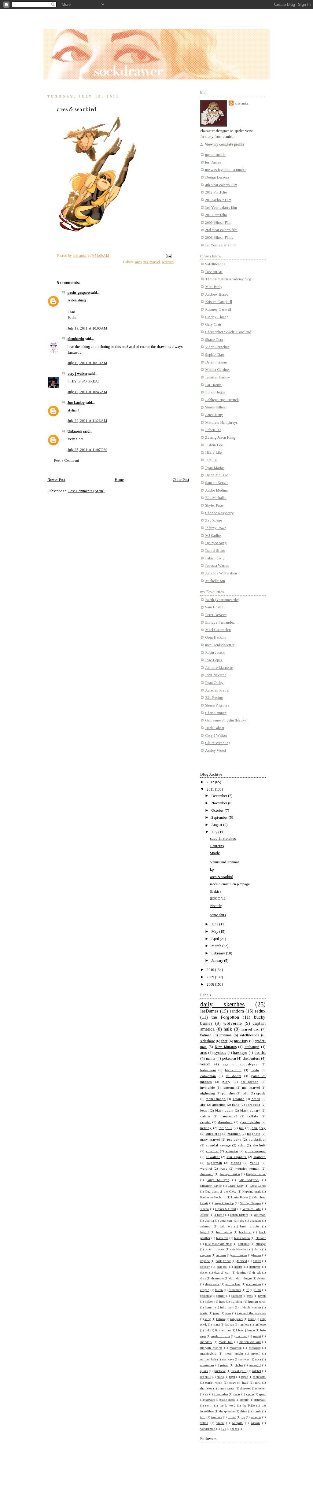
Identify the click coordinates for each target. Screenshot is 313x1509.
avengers (255, 1220)
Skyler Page (214, 505)
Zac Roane (213, 520)
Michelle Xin (215, 581)
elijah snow (212, 1284)
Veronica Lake (251, 1209)
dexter (204, 1272)
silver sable (221, 1394)
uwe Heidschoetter (219, 645)
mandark (206, 1342)
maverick (235, 1347)
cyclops (220, 1052)
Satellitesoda (215, 264)
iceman (209, 1307)
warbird (168, 262)
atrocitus (219, 1104)
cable (255, 1070)
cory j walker (77, 373)
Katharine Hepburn (213, 1197)
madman (242, 1336)
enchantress (253, 1284)
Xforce (204, 1214)
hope (222, 1301)
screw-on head (239, 1382)
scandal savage (218, 1145)
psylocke (234, 1139)
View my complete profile (224, 144)
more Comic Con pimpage (230, 884)
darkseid (242, 1261)
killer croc (213, 1133)
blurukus (243, 1243)
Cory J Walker (216, 735)
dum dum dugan (240, 1278)
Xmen (255, 1099)
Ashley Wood (215, 750)
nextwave (228, 1359)
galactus (205, 1295)
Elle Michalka (215, 498)
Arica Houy (214, 415)
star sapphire (236, 1157)
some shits (218, 915)
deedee (238, 1266)
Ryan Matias (214, 468)
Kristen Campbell (218, 302)
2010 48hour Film (218, 200)
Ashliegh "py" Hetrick (222, 400)
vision (220, 1423)
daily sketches (222, 1004)
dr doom (233, 1076)
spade (261, 1093)
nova (258, 1359)
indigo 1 (225, 1128)
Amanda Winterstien (221, 573)
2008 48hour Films (219, 237)
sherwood (245, 1388)
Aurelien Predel (217, 690)
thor (224, 1041)
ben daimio (224, 1232)
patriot (224, 1365)
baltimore (226, 1226)
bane (235, 1104)
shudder (212, 1151)
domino (241, 1272)
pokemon (229, 1058)
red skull (205, 1376)
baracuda (253, 1104)
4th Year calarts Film (221, 185)
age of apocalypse (240, 1064)
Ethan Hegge (215, 392)
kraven (229, 1324)
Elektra (215, 891)
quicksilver (257, 1139)
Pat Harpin (213, 385)
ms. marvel (151, 262)
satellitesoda (249, 1035)
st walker (213, 1157)
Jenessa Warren (217, 565)
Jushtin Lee (214, 445)
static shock (227, 1399)
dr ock (256, 1272)
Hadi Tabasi (214, 728)
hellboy (206, 1128)
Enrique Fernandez (220, 622)
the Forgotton (225, 1017)
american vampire (232, 1220)
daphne (205, 1261)
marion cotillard (250, 1342)
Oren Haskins (215, 637)
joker (228, 1313)
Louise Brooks (239, 1197)
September (220, 817)
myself (255, 1353)
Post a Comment (66, 460)
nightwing (207, 1093)
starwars (209, 1399)
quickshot (220, 1371)
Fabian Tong (214, 558)
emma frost (233, 1284)
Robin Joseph (215, 652)
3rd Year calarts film (221, 207)
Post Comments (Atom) (86, 491)
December (219, 796)
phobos (238, 1365)
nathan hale (208, 1359)
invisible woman (250, 1307)
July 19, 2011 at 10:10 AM (87, 363)
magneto (253, 1133)
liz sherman (223, 1330)
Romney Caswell (218, 309)
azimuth (206, 1226)
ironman (225, 1035)
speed (262, 1394)
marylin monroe (211, 1347)
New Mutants (226, 1047)
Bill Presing (214, 697)
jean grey (258, 1128)
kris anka (242, 103)
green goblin (250, 1122)
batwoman (208, 1070)
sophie (250, 1394)
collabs (253, 1116)
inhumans (227, 1307)
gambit (220, 1295)
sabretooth (259, 1376)
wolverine (232, 1023)
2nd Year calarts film (221, 230)
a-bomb (219, 1214)
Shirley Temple (250, 1203)
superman (214, 1162)
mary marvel (210, 1139)
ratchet (256, 1371)
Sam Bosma (214, 607)
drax (203, 1278)
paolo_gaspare (79, 292)
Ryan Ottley (214, 683)
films (257, 1290)
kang (207, 1319)
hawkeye (240, 1052)
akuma (209, 1220)
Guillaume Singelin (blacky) (226, 720)
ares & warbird (221, 877)
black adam (224, 1110)
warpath (237, 1423)
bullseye (261, 1243)
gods (249, 1295)
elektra (261, 1278)
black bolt (233, 1070)
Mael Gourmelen (218, 630)
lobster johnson (245, 1330)
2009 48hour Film (218, 222)
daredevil (225, 1122)
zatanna (239, 1099)
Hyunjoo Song (215, 543)
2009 (211, 977)
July (214, 832)
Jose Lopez (214, 660)
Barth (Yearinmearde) (222, 600)
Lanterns (217, 846)
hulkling (236, 1301)
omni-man (207, 1365)
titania (257, 1411)
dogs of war (222, 1272)
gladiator (236, 1295)
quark (204, 1371)
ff (247, 1290)
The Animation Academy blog (228, 279)
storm (208, 1405)
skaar (237, 1394)
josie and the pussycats (251, 1313)
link (207, 1330)
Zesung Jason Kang (220, 437)
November (219, 803)
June (215, 924)
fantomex (235, 1290)
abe (203, 1104)
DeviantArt (214, 272)
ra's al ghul (239, 1371)
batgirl (204, 1232)
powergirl (255, 1365)
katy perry (236, 1319)
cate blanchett (239, 1249)
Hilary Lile (213, 452)
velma (204, 1423)
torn (202, 1417)
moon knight (234, 1353)
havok (262, 1295)
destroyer (254, 1266)
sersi (257, 1382)
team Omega (216, 1099)
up (243, 1417)
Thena (204, 1209)
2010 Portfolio (216, 215)
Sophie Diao (214, 354)
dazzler (205, 1266)
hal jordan (249, 1081)
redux (260, 1011)
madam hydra (220, 1336)
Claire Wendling (217, 743)
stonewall (260, 1399)
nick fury (241, 1041)
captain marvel (215, 1249)
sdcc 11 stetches (223, 838)
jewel (216, 1313)
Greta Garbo (258, 1185)
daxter (257, 1261)
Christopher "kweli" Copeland (228, 332)
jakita (204, 1313)
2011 (211, 789)
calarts (205, 1116)
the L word (227, 1405)
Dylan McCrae (216, 475)
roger (232, 1376)
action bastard (239, 1214)
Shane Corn (214, 340)
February (218, 953)
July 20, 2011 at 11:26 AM (87, 421)
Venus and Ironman (225, 862)
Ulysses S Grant (225, 1209)
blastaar (261, 1238)
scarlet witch (213, 1382)
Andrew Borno (216, 294)
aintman (260, 1214)
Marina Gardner (217, 369)
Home (119, 480)
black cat (245, 1232)
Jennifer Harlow (217, 377)
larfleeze (260, 1324)
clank (257, 1249)
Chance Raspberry (219, 513)
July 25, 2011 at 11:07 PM (87, 450)
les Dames (213, 162)
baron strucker (250, 1226)
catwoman (208, 1076)
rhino (220, 1376)
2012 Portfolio (216, 192)
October (218, 810)
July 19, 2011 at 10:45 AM (87, 392)
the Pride (248, 1405)
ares (138, 262)
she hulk (259, 1145)
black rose (222, 1238)
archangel (252, 1047)
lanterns (229, 1087)
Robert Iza (213, 430)
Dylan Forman (216, 362)
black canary (250, 1110)
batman (206, 1035)
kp (212, 869)
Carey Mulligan (218, 1180)
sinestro (232, 1151)
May (215, 931)
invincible (207, 1087)
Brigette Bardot (256, 1174)
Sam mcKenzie (216, 483)
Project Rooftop (224, 1203)
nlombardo (76, 339)
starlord (259, 1157)
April (215, 939)
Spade (215, 853)
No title (216, 906)
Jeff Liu (211, 460)
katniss (220, 1319)
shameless (206, 1388)
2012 (211, 782)
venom (205, 1064)
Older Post (181, 480)
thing (243, 1411)
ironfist (260, 1052)
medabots (254, 1347)
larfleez (244, 1324)
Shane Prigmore (217, 705)
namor (210, 1058)
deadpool (222, 1266)
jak (241, 1128)
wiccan (255, 1423)
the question (227, 1411)
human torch (257, 1301)
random (237, 1011)
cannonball (228, 1116)
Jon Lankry (76, 402)
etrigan (204, 1290)
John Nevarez (215, 675)
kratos (216, 1324)
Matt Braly (213, 287)
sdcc (241, 1145)
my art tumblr (215, 155)
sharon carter (226, 1388)
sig (206, 1394)
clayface (205, 1255)
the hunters (251, 1058)
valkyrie (256, 1417)
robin (245, 1093)
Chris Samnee (215, 713)
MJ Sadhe (213, 535)
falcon (219, 1290)
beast (204, 1110)
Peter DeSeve (215, 615)
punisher (228, 1093)
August (217, 825)
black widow (242, 1238)
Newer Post (56, 480)
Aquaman (206, 1174)
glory (226, 1081)
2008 (211, 984)
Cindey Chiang (216, 317)
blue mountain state (218, 1243)
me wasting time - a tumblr (225, 170)
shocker (261, 1388)
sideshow (207, 1041)
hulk (228, 1029)
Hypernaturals (251, 1191)
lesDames (209, 1011)
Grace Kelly (235, 1185)
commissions (239, 1255)
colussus (221, 1255)
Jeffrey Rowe (215, 528)
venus (254, 1162)
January (217, 960)
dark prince (223, 1261)
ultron (232, 1417)
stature (244, 1399)
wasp (223, 1168)
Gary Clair (213, 324)
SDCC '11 (218, 898)
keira (251, 1319)
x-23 (223, 1428)
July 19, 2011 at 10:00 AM (87, 328)
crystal (205, 1122)
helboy (209, 1301)
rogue (244, 1376)
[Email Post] (168, 255)
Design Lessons (217, 177)
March (216, 946)
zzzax (235, 1428)
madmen (234, 1133)
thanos (236, 1162)
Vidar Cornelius (217, 347)
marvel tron (250, 1029)
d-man (256, 1255)
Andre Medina (216, 490)
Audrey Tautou (230, 1174)
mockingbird (208, 1353)
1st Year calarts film (220, 245)
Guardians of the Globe (220, 1191)
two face (216, 1417)
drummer (218, 1278)
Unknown (75, 431)
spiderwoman (255, 1151)
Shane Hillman (216, 407)
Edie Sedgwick (249, 1180)
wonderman (207, 1428)
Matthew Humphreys (221, 422)
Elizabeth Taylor (211, 1185)
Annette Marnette (219, 668)
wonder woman (247, 1168)
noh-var (244, 1359)
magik (257, 1336)
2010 (211, 970)
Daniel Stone (215, 550)
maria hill (226, 1342)
